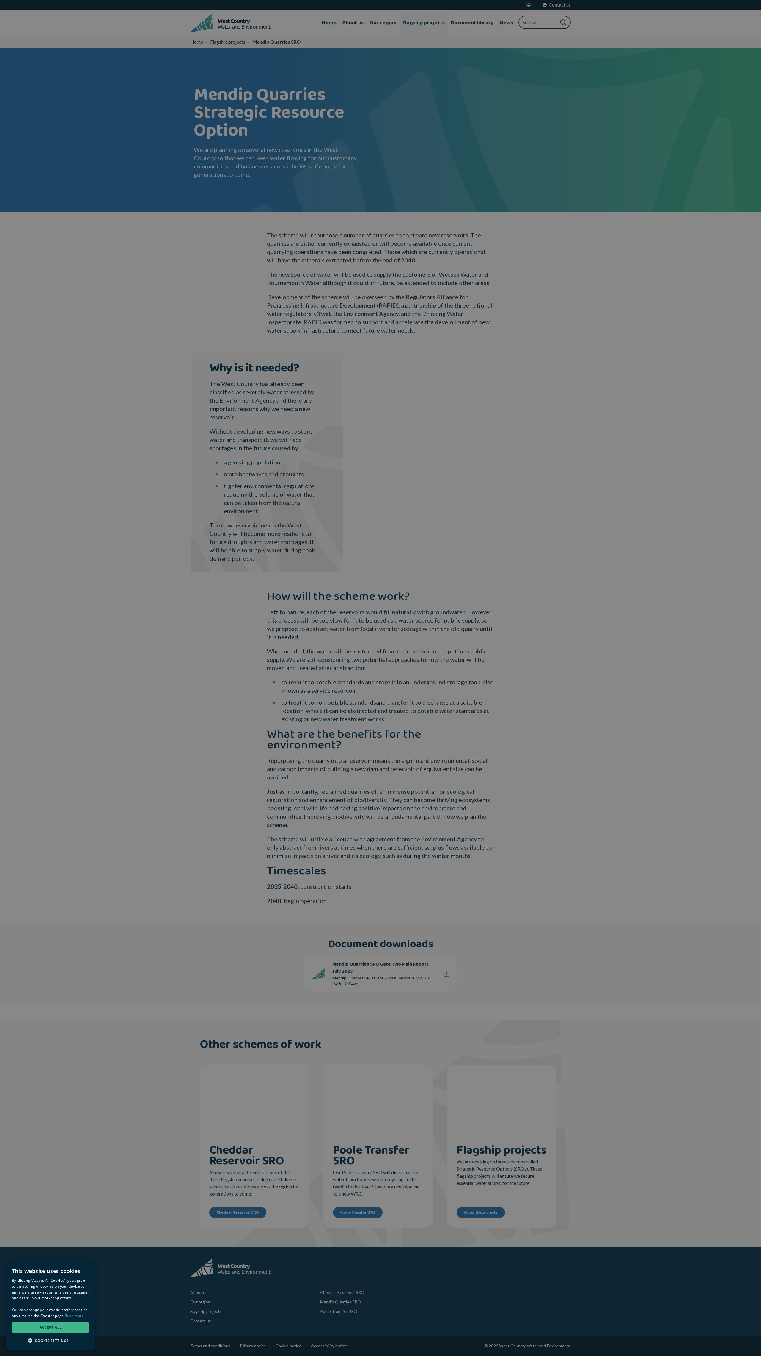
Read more (74, 1315)
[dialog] (50, 1305)
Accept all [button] (51, 1327)
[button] (50, 1340)
